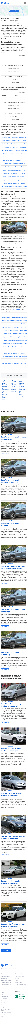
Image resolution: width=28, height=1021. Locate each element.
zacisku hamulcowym (16, 309)
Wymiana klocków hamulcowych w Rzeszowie (14, 173)
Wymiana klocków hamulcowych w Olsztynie (14, 167)
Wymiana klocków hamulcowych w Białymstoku (14, 137)
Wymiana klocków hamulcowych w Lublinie (14, 160)
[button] (7, 1009)
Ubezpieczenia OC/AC (20, 984)
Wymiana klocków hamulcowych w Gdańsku (14, 147)
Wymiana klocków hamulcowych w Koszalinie (14, 153)
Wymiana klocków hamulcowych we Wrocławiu (14, 186)
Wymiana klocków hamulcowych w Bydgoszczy (14, 140)
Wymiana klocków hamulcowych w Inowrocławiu (14, 144)
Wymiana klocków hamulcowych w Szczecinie (14, 176)
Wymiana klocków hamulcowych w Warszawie (14, 183)
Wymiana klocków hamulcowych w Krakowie (14, 157)
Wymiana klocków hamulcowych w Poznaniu (14, 170)
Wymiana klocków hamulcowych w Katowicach (14, 150)
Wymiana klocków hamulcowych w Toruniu (14, 180)
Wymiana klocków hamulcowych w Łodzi (14, 163)
